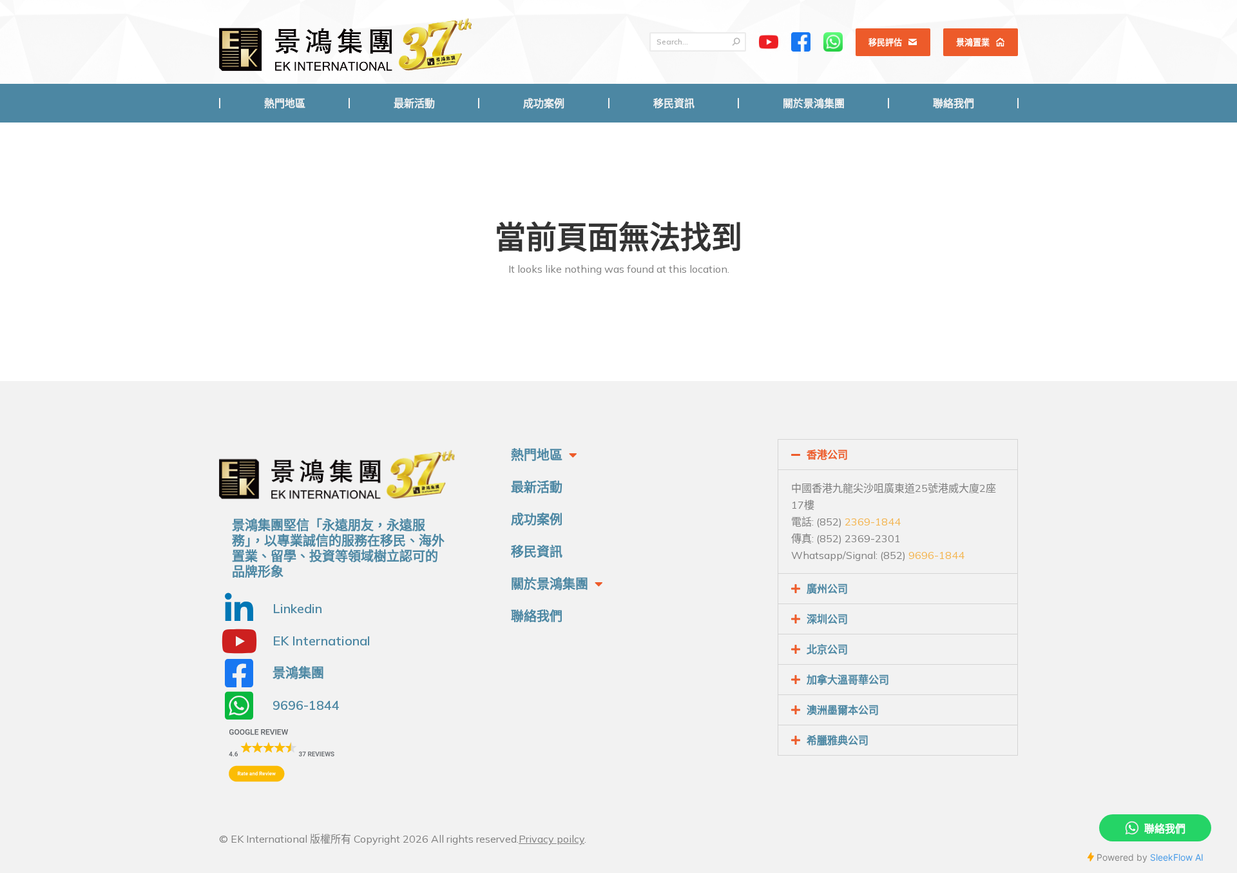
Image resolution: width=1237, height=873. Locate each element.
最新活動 (536, 487)
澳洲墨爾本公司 (843, 709)
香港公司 (827, 454)
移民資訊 (536, 552)
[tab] (897, 454)
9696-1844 (936, 555)
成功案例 (536, 519)
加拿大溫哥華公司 (848, 679)
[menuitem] (284, 103)
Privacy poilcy (551, 838)
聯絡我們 (536, 616)
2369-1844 (873, 521)
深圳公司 (827, 619)
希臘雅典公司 (837, 740)
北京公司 (827, 649)
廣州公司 (827, 588)
